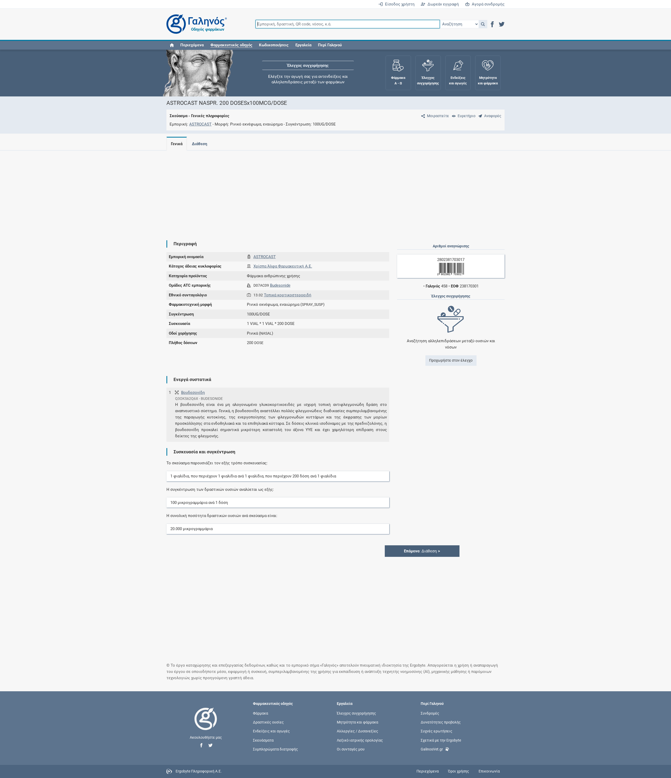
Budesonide (280, 285)
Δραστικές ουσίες (268, 722)
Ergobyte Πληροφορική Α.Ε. (199, 771)
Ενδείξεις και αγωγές (271, 731)
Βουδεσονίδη (193, 392)
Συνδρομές (430, 713)
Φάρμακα (260, 713)
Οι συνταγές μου (351, 749)
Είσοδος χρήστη (399, 4)
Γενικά (176, 144)
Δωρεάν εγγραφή (442, 4)
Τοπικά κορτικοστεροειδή (287, 295)
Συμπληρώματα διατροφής (275, 749)
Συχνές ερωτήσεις (436, 731)
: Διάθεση (422, 551)
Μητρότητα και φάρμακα (357, 722)
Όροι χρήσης (458, 771)
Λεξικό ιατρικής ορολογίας (360, 740)
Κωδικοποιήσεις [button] (274, 45)
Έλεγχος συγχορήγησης (308, 65)
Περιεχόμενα (192, 45)
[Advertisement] (320, 191)
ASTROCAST (200, 124)
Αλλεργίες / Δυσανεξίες (357, 731)
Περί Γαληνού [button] (330, 45)
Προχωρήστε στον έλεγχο (451, 360)
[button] (483, 24)
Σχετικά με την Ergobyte (441, 740)
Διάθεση (199, 144)
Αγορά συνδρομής (487, 4)
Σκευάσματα (263, 740)
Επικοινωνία (489, 771)
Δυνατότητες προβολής (441, 722)
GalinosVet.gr (432, 749)
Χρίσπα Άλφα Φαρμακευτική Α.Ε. (282, 266)
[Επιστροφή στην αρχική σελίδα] (205, 724)
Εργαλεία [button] (303, 45)
